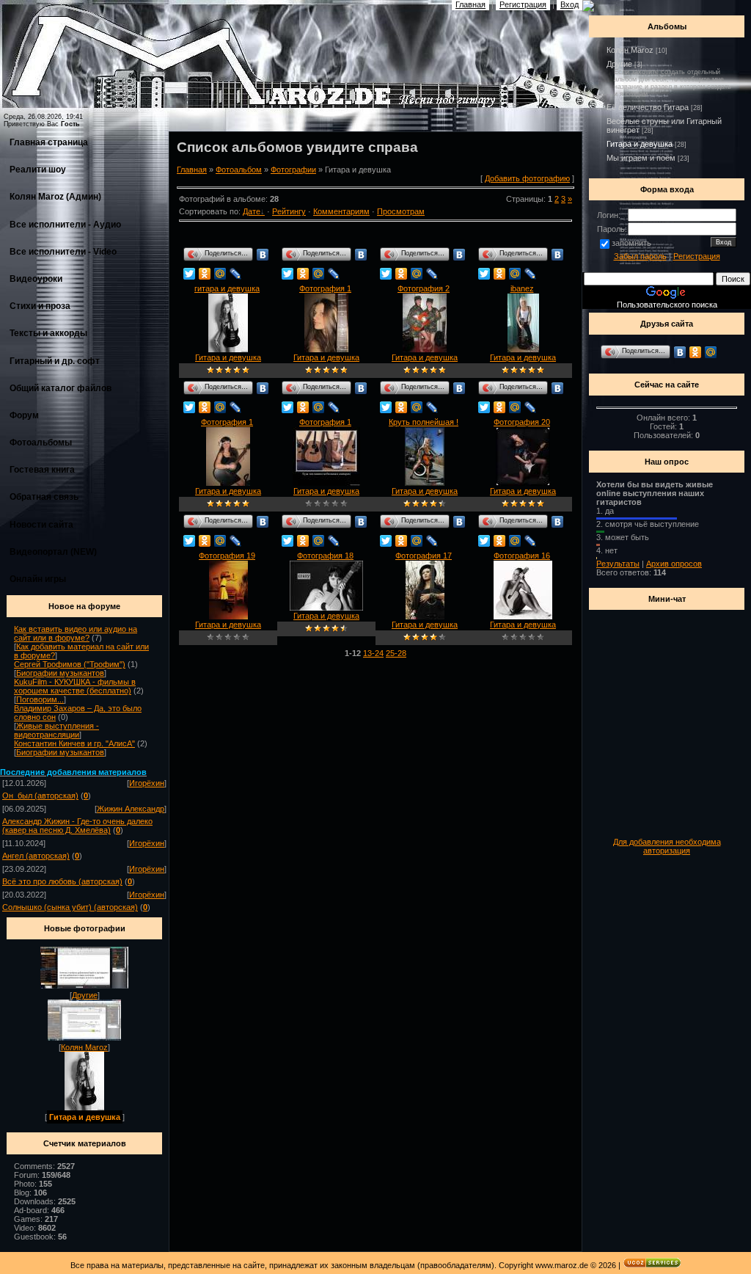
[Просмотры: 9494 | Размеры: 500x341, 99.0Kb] (326, 607)
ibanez (522, 288)
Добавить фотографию (527, 178)
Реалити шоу (38, 169)
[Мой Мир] (220, 273)
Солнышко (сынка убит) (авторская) (70, 907)
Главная (192, 169)
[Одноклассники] (205, 273)
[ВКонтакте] (263, 254)
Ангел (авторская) (36, 855)
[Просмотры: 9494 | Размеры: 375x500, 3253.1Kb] (228, 482)
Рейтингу (289, 211)
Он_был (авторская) (40, 795)
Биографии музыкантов (60, 673)
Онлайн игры (38, 579)
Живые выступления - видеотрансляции (56, 730)
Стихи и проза (40, 306)
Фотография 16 (522, 555)
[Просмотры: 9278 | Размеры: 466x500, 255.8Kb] (523, 482)
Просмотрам (401, 211)
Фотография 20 (522, 422)
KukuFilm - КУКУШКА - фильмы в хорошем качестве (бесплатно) (75, 686)
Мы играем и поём (641, 157)
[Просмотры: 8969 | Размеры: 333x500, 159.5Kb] (425, 616)
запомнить (631, 243)
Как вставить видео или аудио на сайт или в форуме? (75, 633)
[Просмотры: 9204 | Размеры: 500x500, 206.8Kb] (523, 616)
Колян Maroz (84, 1047)
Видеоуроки (36, 279)
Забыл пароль (640, 256)
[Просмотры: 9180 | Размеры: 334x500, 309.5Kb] (228, 616)
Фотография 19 (227, 555)
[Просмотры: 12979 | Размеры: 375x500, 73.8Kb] (326, 349)
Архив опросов (674, 563)
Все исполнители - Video (63, 252)
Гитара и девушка (84, 1117)
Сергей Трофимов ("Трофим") (69, 664)
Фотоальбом (239, 169)
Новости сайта (41, 525)
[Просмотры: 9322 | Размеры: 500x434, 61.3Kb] (326, 482)
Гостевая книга (42, 470)
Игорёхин (146, 783)
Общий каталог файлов (60, 388)
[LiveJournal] (235, 273)
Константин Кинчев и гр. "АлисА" (74, 743)
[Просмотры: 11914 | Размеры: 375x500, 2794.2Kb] (425, 349)
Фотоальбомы (41, 442)
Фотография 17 (423, 555)
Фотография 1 (325, 288)
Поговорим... (40, 699)
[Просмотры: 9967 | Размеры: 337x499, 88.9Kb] (424, 482)
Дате (251, 211)
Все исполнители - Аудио (65, 224)
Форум (24, 415)
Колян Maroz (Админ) (55, 197)
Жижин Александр (130, 808)
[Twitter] (189, 273)
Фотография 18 (325, 555)
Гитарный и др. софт (55, 361)
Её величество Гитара (648, 107)
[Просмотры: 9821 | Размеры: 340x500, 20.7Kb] (228, 349)
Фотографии (293, 169)
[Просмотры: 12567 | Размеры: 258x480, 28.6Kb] (523, 349)
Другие (85, 995)
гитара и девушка (227, 288)
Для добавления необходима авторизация (667, 846)
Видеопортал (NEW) (53, 552)
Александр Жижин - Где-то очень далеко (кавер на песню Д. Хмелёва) (77, 825)
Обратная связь (44, 497)
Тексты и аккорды (48, 333)
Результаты (618, 563)
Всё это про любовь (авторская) (62, 881)
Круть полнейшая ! (423, 422)
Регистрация (696, 256)
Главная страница (49, 142)
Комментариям (341, 211)
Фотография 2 (424, 288)
